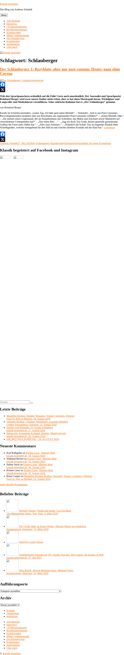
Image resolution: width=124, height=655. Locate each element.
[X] (62, 89)
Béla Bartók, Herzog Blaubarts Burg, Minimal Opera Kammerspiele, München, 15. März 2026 (39, 572)
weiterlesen (109, 127)
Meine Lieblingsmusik (17, 35)
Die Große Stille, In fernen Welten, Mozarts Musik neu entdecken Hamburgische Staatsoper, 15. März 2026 (46, 528)
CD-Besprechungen (16, 26)
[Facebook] (62, 84)
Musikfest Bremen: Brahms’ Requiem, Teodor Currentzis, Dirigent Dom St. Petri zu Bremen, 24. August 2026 (40, 417)
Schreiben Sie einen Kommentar (94, 143)
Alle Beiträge (13, 21)
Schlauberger (71, 143)
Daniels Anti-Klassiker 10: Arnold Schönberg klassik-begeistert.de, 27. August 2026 (29, 429)
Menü (3, 15)
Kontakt (10, 610)
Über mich (11, 47)
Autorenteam (13, 44)
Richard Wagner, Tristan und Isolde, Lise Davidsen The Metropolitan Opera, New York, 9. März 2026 (38, 512)
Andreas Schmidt (9, 143)
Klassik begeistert (9, 4)
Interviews (11, 23)
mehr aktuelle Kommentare (14, 484)
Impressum (12, 616)
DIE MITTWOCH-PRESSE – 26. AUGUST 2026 (32, 439)
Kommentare (13, 41)
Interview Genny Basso (31, 542)
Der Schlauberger (40, 143)
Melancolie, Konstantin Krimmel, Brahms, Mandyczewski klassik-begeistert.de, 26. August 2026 (36, 435)
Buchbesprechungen (16, 29)
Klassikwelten (13, 32)
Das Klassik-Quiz (15, 38)
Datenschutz (12, 613)
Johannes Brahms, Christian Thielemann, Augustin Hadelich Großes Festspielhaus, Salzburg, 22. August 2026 (37, 423)
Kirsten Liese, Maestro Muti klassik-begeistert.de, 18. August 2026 (30, 454)
